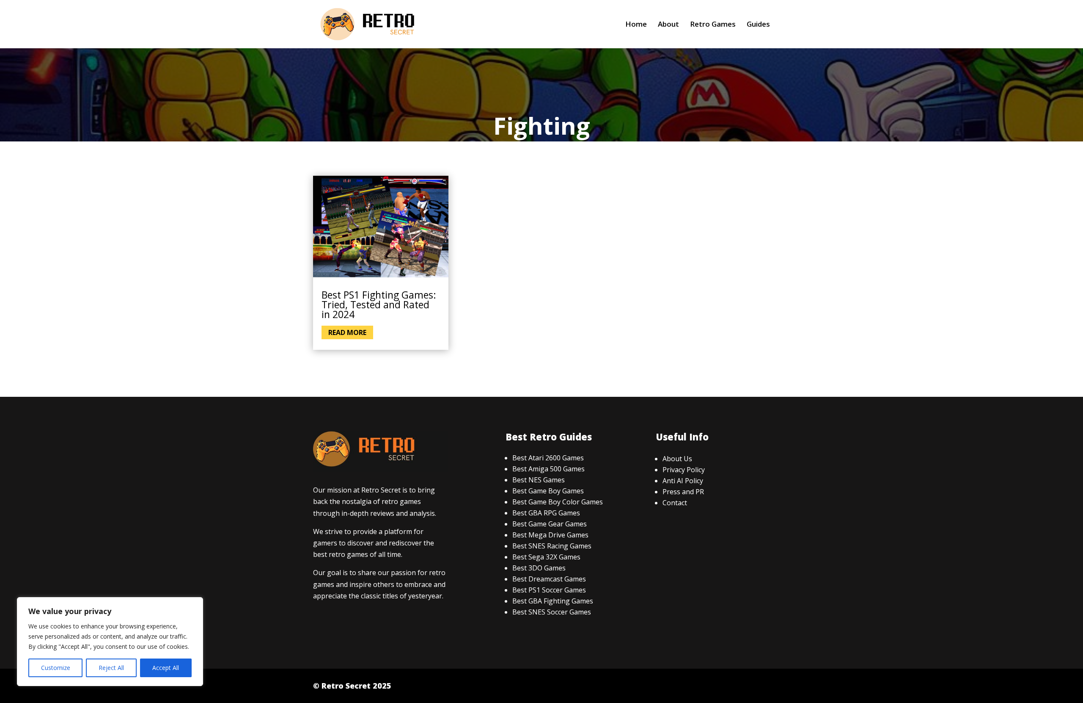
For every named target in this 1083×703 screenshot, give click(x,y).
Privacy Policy (683, 469)
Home (636, 25)
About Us (677, 458)
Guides (758, 25)
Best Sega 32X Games (546, 557)
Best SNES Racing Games (551, 546)
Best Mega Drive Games (550, 535)
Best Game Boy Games (548, 490)
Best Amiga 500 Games (548, 468)
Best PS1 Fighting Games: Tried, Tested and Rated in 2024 (379, 304)
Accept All (165, 668)
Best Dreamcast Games (549, 579)
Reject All (111, 668)
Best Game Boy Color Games (557, 501)
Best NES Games (538, 479)
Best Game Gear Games (549, 524)
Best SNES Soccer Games (551, 612)
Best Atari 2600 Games (548, 457)
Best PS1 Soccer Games (549, 590)
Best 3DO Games (539, 568)
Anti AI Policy (682, 480)
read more (347, 332)
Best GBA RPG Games (546, 513)
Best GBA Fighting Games (552, 601)
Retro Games (713, 25)
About (668, 25)
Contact (674, 502)
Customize (55, 668)
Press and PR (683, 491)
